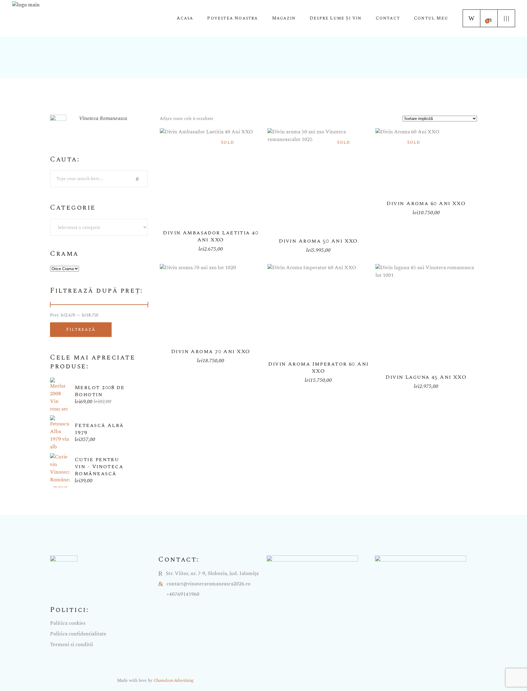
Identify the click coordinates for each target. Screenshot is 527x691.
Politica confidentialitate (78, 634)
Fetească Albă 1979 (99, 428)
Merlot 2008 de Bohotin (99, 391)
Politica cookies (67, 623)
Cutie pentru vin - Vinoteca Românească (99, 466)
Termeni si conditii (71, 645)
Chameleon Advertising (173, 680)
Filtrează (80, 329)
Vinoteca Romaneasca (103, 118)
